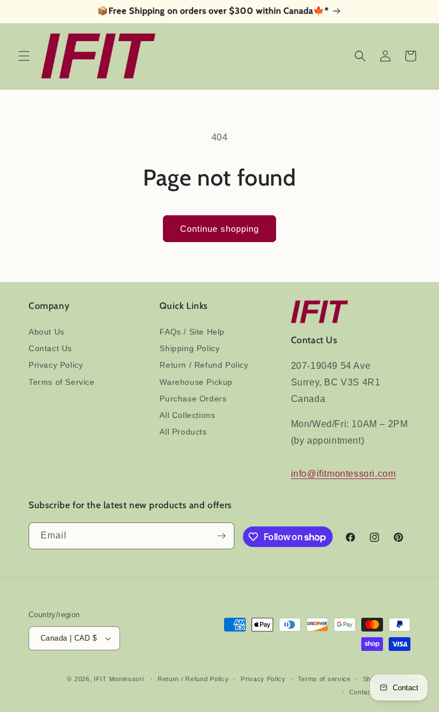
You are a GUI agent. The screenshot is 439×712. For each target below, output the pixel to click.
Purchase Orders (192, 398)
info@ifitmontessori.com (343, 473)
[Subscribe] (221, 535)
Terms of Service (62, 382)
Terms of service (324, 678)
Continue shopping (219, 229)
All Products (182, 431)
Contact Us (50, 348)
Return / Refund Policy (203, 364)
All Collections (187, 415)
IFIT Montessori (119, 678)
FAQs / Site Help (192, 331)
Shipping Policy (189, 348)
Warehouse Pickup (196, 382)
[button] (24, 56)
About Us (47, 331)
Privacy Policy (56, 364)
